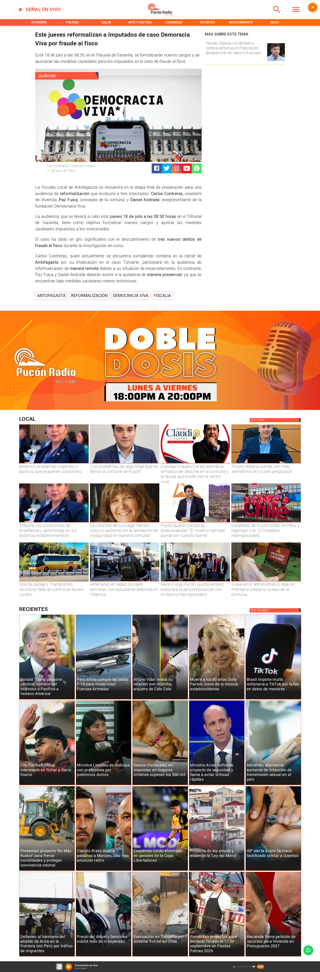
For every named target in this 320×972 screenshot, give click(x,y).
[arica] (47, 956)
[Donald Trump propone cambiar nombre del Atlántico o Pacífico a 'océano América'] (47, 699)
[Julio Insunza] (266, 463)
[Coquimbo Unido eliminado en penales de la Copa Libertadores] (160, 870)
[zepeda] (276, 60)
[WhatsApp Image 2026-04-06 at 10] (195, 581)
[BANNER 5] (160, 409)
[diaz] (104, 870)
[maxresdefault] (195, 522)
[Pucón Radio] (277, 15)
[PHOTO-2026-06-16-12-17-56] (195, 463)
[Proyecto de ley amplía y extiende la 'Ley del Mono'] (217, 870)
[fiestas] (217, 956)
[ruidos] (47, 870)
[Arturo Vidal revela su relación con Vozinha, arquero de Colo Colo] (160, 699)
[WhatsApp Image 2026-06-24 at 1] (124, 463)
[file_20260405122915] (53, 581)
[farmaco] (273, 870)
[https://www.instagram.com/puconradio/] (176, 168)
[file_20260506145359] (266, 522)
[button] (51, 295)
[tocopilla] (160, 956)
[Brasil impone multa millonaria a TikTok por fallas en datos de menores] (273, 699)
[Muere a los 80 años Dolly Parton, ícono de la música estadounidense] (217, 699)
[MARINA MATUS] (53, 463)
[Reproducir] (312, 7)
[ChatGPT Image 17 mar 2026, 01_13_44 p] (266, 581)
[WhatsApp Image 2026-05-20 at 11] (124, 522)
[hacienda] (273, 956)
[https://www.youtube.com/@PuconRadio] (186, 168)
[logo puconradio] (160, 15)
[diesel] (104, 956)
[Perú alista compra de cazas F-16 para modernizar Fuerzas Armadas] (104, 699)
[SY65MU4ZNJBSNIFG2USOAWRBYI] (124, 581)
